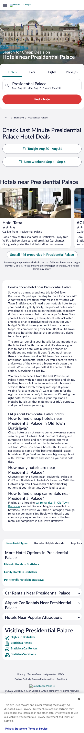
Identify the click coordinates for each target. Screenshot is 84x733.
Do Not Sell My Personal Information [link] (34, 679)
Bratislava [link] (18, 117)
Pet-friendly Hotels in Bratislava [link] (24, 579)
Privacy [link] (21, 674)
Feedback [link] (62, 679)
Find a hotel (42, 99)
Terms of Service (38, 729)
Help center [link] (49, 674)
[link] (42, 637)
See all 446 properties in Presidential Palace (42, 254)
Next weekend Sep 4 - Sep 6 (44, 161)
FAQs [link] (61, 674)
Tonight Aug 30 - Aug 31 (45, 148)
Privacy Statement (16, 729)
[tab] (12, 72)
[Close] (79, 699)
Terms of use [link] (34, 674)
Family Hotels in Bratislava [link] (20, 572)
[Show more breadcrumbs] (6, 117)
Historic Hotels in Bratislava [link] (21, 564)
